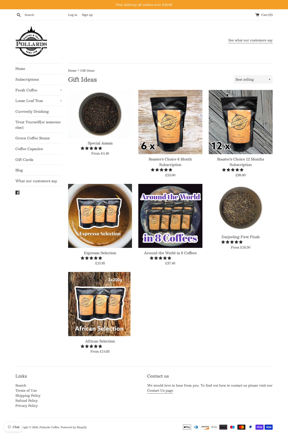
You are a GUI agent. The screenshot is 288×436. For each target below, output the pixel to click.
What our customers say (36, 181)
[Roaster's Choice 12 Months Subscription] (241, 122)
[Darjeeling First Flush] (241, 208)
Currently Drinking (32, 111)
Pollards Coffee (49, 427)
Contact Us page (160, 390)
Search (20, 385)
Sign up (87, 14)
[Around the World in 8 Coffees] (170, 216)
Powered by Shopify (74, 427)
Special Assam (100, 143)
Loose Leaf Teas (38, 100)
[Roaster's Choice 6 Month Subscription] (170, 122)
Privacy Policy (26, 405)
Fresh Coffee (38, 90)
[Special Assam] (100, 114)
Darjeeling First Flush (241, 237)
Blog (19, 170)
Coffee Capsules (29, 149)
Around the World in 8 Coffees (170, 253)
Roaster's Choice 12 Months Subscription (240, 161)
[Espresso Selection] (100, 216)
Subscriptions (27, 79)
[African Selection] (100, 304)
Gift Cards (24, 159)
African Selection (100, 341)
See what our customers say (250, 40)
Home (20, 68)
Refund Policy (26, 400)
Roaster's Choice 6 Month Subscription (170, 161)
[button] (92, 148)
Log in (72, 14)
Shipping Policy (27, 395)
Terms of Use (26, 390)
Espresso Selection (100, 253)
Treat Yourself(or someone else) (38, 124)
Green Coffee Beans (32, 138)
